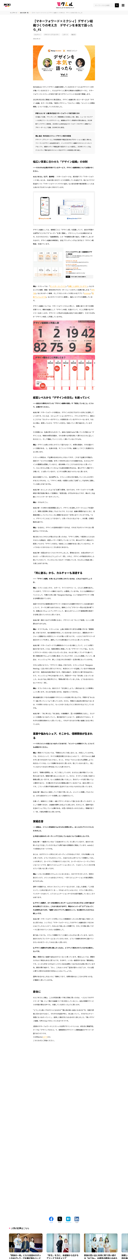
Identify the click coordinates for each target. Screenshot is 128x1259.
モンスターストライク (58, 286)
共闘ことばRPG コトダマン (78, 286)
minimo (87, 293)
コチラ (45, 1037)
